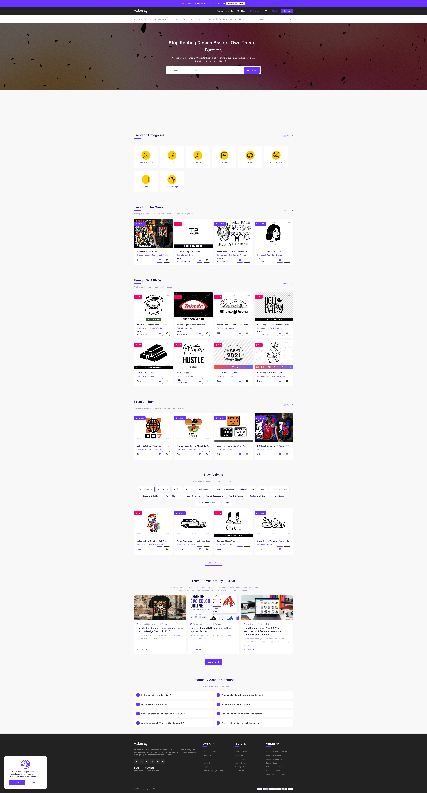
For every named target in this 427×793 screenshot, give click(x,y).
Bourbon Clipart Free (226, 541)
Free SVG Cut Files (273, 755)
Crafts (191, 255)
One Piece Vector (273, 771)
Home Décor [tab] (279, 496)
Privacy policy (239, 755)
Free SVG (206, 763)
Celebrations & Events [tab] (258, 496)
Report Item (239, 771)
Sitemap (205, 759)
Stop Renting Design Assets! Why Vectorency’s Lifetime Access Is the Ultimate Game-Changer (262, 631)
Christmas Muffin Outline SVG (270, 373)
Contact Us (206, 755)
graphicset (223, 255)
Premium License (241, 751)
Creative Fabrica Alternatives (277, 751)
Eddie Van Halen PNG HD (147, 251)
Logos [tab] (227, 503)
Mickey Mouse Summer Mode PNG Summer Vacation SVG (193, 446)
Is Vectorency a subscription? (236, 704)
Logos (191, 328)
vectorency (264, 328)
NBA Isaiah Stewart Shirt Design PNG (273, 446)
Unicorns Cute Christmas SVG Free (152, 541)
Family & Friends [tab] (172, 496)
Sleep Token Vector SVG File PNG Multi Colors (233, 251)
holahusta (182, 449)
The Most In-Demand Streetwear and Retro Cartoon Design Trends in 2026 (160, 630)
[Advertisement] (213, 111)
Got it (17, 782)
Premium (256, 11)
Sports (231, 328)
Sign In (275, 11)
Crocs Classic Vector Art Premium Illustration (273, 541)
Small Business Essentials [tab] (207, 503)
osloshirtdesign (144, 255)
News (270, 624)
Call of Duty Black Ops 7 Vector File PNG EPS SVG (153, 446)
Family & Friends (276, 328)
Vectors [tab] (189, 489)
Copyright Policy (240, 767)
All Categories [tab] (146, 489)
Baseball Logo (271, 763)
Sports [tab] (262, 489)
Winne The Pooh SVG (274, 759)
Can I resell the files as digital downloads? (242, 723)
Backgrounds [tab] (204, 489)
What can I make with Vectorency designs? (242, 695)
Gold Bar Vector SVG (145, 373)
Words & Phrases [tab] (236, 496)
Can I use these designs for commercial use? (163, 714)
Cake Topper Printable (275, 767)
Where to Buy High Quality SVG (214, 771)
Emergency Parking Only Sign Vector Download (233, 446)
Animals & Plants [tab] (247, 489)
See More (287, 136)
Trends (164, 624)
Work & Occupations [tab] (214, 496)
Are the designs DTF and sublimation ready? (162, 723)
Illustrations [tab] (163, 489)
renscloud (142, 449)
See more (212, 563)
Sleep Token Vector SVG (275, 774)
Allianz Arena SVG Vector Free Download (233, 325)
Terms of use (239, 759)
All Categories (208, 767)
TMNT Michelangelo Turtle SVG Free (152, 325)
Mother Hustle (183, 373)
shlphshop (183, 255)
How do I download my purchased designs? (242, 714)
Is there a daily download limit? (156, 695)
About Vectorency (209, 751)
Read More (141, 649)
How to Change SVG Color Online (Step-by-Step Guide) (211, 630)
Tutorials (218, 624)
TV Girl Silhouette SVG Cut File (270, 251)
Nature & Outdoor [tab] (193, 496)
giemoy (262, 255)
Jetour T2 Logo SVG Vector (188, 251)
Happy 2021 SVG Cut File (227, 373)
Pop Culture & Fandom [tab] (225, 489)
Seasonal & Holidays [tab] (151, 496)
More (34, 782)
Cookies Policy (240, 763)
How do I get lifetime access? (155, 704)
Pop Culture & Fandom (160, 255)
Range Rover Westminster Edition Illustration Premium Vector (193, 541)
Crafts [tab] (176, 489)
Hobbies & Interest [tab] (279, 489)
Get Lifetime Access (235, 3)
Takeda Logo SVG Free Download (191, 325)
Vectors (152, 376)
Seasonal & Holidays (277, 376)
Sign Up (287, 11)
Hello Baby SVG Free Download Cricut (273, 325)
